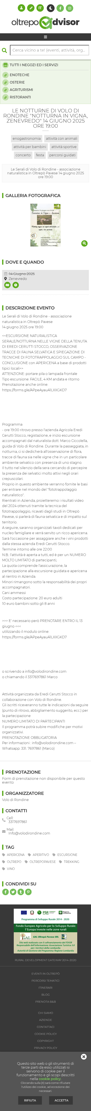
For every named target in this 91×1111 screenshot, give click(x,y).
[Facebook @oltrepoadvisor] (60, 8)
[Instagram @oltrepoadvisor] (69, 8)
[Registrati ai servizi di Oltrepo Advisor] (30, 8)
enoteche (19, 75)
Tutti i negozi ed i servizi (34, 65)
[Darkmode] (51, 8)
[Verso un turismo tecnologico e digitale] (45, 952)
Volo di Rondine (15, 800)
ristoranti (20, 97)
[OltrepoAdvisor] (45, 28)
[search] (5, 50)
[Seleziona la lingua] (40, 8)
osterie (17, 82)
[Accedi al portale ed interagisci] (21, 8)
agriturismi (21, 90)
